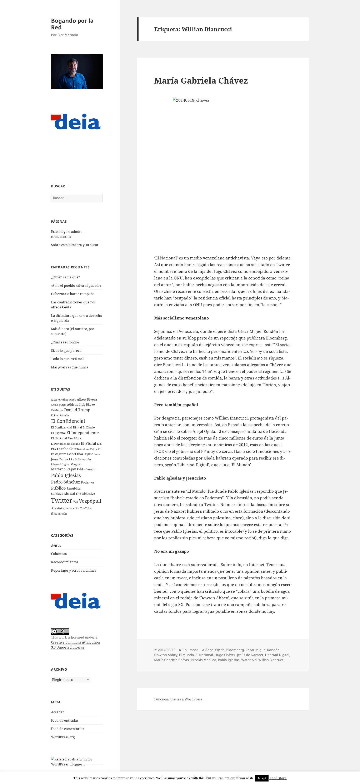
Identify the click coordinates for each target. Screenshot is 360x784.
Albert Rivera (87, 399)
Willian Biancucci (271, 660)
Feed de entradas (64, 720)
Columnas (59, 553)
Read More (278, 778)
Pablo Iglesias (66, 475)
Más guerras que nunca (69, 367)
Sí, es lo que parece (66, 350)
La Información (81, 459)
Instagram (58, 454)
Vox (75, 501)
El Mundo (186, 654)
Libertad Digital (60, 464)
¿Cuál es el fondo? (65, 342)
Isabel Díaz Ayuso (80, 454)
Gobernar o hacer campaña (73, 294)
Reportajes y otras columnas (73, 570)
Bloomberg (235, 649)
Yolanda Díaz (72, 508)
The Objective (85, 494)
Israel (97, 454)
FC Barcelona (81, 449)
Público (58, 488)
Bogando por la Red (72, 24)
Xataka (59, 508)
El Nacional (59, 438)
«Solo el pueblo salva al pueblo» (76, 285)
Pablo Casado (86, 469)
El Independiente (82, 432)
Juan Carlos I (60, 459)
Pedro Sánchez (65, 482)
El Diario (89, 427)
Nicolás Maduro (203, 660)
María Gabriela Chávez (201, 80)
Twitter (61, 500)
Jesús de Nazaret (250, 654)
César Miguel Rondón (263, 649)
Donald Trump (77, 409)
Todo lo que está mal (67, 359)
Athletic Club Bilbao (81, 404)
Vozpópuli (90, 501)
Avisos (56, 545)
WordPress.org (63, 737)
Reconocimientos (64, 562)
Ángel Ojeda (215, 649)
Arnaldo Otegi (58, 404)
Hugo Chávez (225, 654)
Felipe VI (95, 449)
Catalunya (57, 410)
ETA (53, 449)
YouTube (85, 508)
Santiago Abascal (63, 494)
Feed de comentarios (67, 728)
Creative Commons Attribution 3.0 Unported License (75, 645)
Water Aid (249, 660)
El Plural (88, 443)
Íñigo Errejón (59, 513)
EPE (99, 444)
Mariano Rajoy (63, 469)
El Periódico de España (65, 444)
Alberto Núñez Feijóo (63, 399)
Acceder (57, 712)
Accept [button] (262, 778)
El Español (58, 433)
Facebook (65, 448)
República (74, 488)
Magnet (75, 464)
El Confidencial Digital (66, 427)
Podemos (88, 482)
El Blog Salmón (60, 415)
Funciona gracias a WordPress (178, 699)
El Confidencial (68, 421)
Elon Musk (74, 438)
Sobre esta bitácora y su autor (75, 245)
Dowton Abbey (165, 654)
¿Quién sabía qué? (65, 277)
